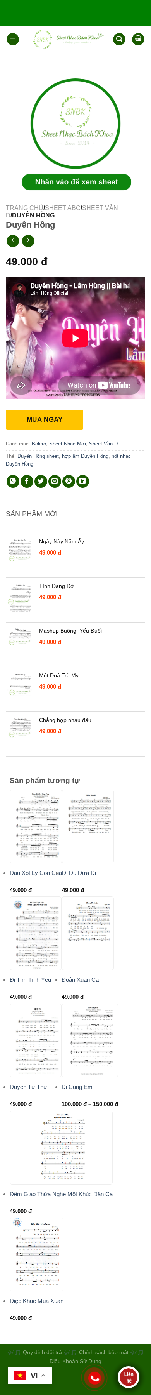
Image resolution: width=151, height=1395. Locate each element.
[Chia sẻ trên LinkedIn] (82, 481)
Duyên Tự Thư (28, 1087)
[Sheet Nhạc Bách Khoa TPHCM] (66, 39)
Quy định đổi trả (42, 1352)
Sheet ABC (63, 208)
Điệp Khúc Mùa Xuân (36, 1301)
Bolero (39, 444)
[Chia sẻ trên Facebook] (27, 481)
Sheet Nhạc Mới (67, 444)
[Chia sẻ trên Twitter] (40, 481)
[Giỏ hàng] (138, 39)
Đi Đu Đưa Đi (79, 873)
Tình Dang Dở (56, 586)
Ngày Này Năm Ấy (61, 541)
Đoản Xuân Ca (80, 979)
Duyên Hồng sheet (38, 456)
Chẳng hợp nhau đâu (65, 720)
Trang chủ (24, 208)
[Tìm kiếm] (119, 39)
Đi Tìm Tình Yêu (30, 979)
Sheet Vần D (103, 444)
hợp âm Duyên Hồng (85, 456)
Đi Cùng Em (77, 1087)
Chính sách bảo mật (104, 1352)
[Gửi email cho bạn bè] (54, 481)
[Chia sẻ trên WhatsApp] (13, 481)
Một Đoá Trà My (59, 675)
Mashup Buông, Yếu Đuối (70, 631)
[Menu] (13, 39)
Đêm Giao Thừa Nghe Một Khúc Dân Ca (61, 1194)
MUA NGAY (44, 419)
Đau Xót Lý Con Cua (36, 873)
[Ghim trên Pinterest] (68, 481)
